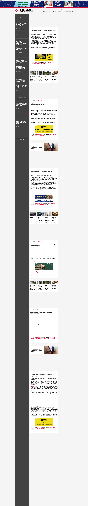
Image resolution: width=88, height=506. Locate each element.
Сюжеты (59, 11)
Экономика (50, 11)
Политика (45, 11)
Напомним (32, 386)
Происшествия (65, 11)
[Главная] (16, 12)
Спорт (70, 11)
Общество (55, 11)
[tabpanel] (33, 77)
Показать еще (21, 139)
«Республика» (44, 36)
